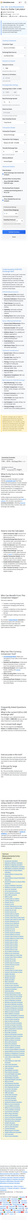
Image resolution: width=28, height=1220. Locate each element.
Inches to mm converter (12, 985)
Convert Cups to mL (10, 912)
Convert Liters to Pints (11, 946)
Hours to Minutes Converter (13, 1000)
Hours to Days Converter (12, 1019)
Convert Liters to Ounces (12, 963)
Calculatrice (6, 1204)
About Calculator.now (6, 1186)
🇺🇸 (20, 2)
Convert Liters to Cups (11, 940)
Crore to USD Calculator (12, 1125)
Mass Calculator (9, 981)
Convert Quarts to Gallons (12, 932)
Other (6, 7)
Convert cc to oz (9, 966)
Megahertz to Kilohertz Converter (15, 1055)
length (22, 499)
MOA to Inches (9, 1081)
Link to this (14, 16)
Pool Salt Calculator (10, 1098)
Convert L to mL (9, 904)
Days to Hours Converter (12, 1021)
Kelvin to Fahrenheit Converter (14, 1034)
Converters (3, 1190)
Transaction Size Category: (10, 139)
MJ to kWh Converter (11, 895)
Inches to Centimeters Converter (14, 1015)
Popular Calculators (13, 1188)
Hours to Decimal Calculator (13, 1117)
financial (22, 503)
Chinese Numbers (10, 1128)
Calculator (15, 1201)
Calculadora (14, 1199)
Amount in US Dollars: (9, 74)
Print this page (6, 14)
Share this (24, 16)
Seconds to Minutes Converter (14, 1004)
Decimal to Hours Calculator (13, 1119)
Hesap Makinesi (17, 1204)
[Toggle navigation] (25, 2)
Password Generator (11, 989)
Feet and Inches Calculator (12, 1121)
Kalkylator (12, 1208)
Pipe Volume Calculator (11, 1072)
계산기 (12, 1214)
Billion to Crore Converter (12, 1104)
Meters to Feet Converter (12, 1012)
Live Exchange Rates (9, 656)
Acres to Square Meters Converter (15, 1049)
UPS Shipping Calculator (12, 1083)
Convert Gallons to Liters (12, 900)
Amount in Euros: (7, 65)
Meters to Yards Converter (12, 1045)
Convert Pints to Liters (11, 944)
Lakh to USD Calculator (11, 1126)
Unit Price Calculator (11, 1100)
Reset (14, 237)
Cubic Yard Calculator (11, 1064)
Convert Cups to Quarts (12, 927)
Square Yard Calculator (11, 1076)
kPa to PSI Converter (11, 1042)
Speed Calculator (10, 979)
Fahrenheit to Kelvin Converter (14, 1036)
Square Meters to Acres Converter (15, 1051)
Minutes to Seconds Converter (14, 1002)
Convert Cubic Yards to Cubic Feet (14, 919)
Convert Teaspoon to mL (12, 921)
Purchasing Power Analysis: (11, 188)
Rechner (8, 1210)
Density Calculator (10, 976)
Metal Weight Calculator (12, 1077)
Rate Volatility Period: (9, 119)
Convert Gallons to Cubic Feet (13, 955)
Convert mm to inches (11, 983)
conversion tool (10, 481)
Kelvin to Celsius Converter (12, 1040)
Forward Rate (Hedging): (11, 210)
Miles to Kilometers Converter (13, 1028)
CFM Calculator (9, 1068)
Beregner (22, 1197)
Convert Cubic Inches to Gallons (14, 936)
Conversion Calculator (11, 861)
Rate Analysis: (6, 170)
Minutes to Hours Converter (13, 998)
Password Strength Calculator (13, 987)
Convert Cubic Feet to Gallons (13, 957)
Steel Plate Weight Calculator (13, 1079)
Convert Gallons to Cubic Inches (14, 938)
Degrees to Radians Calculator (14, 863)
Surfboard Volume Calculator (13, 1102)
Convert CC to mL (10, 929)
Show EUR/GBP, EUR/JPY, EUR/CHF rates (11, 182)
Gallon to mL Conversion (12, 953)
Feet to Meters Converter (12, 1013)
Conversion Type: (7, 44)
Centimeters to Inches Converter (14, 1017)
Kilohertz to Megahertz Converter (15, 1053)
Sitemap (23, 1188)
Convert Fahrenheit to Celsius (13, 995)
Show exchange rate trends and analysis (14, 174)
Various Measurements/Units (16, 7)
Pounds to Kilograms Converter (14, 1008)
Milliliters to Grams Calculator (13, 887)
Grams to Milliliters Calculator (13, 885)
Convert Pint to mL (10, 959)
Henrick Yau (10, 12)
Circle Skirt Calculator (11, 1089)
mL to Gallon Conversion (12, 951)
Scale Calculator (9, 991)
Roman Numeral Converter (13, 993)
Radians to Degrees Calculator (14, 865)
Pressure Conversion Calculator (14, 1010)
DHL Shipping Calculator (12, 1087)
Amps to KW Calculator (11, 1115)
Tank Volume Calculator (12, 1066)
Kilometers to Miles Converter (13, 1027)
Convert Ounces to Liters (12, 964)
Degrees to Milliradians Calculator (15, 866)
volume (3, 501)
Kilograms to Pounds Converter (14, 1006)
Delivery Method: (7, 158)
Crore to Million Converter (12, 1109)
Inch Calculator (9, 1134)
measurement (13, 620)
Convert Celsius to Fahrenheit (13, 996)
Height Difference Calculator (13, 1132)
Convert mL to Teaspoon (12, 923)
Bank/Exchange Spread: (9, 98)
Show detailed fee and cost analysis (12, 200)
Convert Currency (14, 232)
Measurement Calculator (12, 1130)
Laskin (20, 1208)
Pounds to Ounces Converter (13, 1025)
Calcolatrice (4, 1199)
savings (18, 670)
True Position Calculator (12, 1111)
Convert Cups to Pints (11, 947)
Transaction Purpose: (9, 131)
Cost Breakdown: (7, 196)
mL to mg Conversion (11, 891)
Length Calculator (10, 1123)
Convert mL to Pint (10, 961)
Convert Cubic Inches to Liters (13, 972)
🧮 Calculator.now (7, 2)
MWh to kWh (8, 897)
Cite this (4, 16)
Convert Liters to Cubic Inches (13, 970)
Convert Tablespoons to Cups (13, 906)
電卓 (5, 1214)
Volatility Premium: (10, 220)
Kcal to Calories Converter (12, 893)
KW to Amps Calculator (11, 1113)
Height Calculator (10, 974)
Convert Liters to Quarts (12, 914)
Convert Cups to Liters (11, 942)
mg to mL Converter (11, 889)
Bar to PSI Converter (11, 1030)
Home (2, 7)
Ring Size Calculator (10, 1091)
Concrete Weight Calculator (13, 1074)
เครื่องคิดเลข (9, 1212)
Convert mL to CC (10, 931)
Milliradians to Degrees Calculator (15, 868)
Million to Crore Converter (12, 1108)
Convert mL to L (9, 902)
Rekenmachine (18, 1210)
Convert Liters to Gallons (12, 898)
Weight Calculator (10, 978)
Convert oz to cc (9, 968)
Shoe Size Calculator (11, 1096)
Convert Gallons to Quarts (12, 934)
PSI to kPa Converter (11, 1044)
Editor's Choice (18, 1186)
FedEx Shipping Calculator (12, 1085)
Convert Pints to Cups (11, 949)
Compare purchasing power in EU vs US (13, 191)
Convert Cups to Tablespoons (13, 908)
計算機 (18, 1212)
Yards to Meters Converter (12, 1047)
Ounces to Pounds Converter (13, 1023)
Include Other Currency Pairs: (11, 179)
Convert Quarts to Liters (12, 915)
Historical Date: (7, 109)
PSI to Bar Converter (11, 1032)
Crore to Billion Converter (12, 1106)
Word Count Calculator (11, 1136)
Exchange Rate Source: (9, 52)
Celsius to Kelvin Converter (12, 1038)
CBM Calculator (9, 1093)
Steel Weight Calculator (11, 1070)
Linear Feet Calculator (11, 1094)
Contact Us (3, 1188)
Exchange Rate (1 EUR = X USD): (12, 89)
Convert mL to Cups (10, 910)
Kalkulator (3, 1206)
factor (10, 554)
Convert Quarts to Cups (12, 925)
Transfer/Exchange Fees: (10, 148)
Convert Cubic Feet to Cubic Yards (14, 917)
